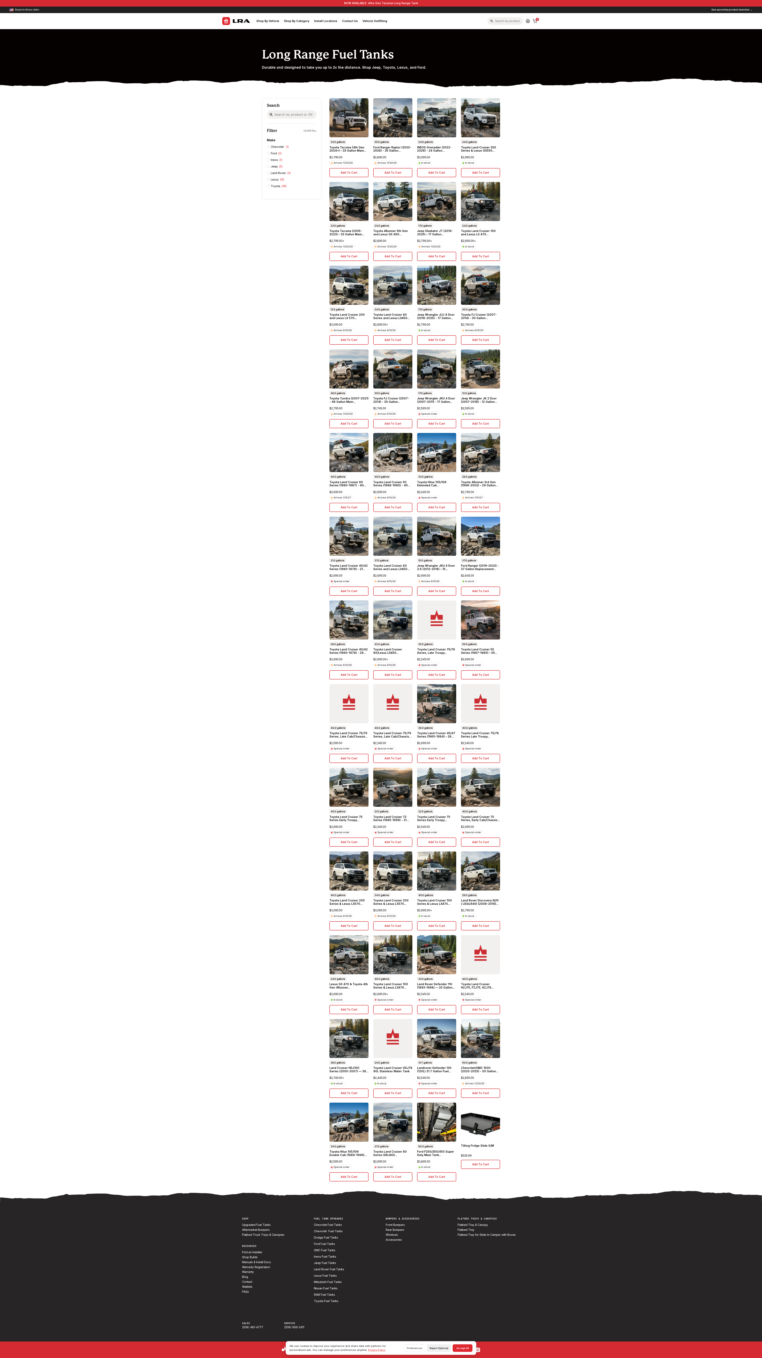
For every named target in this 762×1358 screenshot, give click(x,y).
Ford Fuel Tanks (324, 1243)
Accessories (394, 1239)
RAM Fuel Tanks (324, 1294)
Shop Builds (250, 1257)
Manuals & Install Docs (256, 1262)
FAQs (245, 1291)
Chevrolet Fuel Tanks (328, 1224)
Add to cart (349, 172)
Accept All (462, 1348)
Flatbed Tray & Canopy (473, 1224)
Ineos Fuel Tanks (325, 1256)
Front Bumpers (395, 1224)
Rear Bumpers (395, 1229)
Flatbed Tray (466, 1229)
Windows (392, 1234)
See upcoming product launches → (731, 10)
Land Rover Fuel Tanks (329, 1269)
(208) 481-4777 (252, 1327)
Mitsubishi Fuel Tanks (328, 1282)
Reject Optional (439, 1348)
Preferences (414, 1348)
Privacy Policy (376, 1349)
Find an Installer (252, 1252)
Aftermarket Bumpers (256, 1229)
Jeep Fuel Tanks (325, 1263)
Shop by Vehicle (267, 21)
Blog (245, 1276)
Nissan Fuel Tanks (326, 1288)
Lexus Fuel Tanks (325, 1275)
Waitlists (247, 1286)
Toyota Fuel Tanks (326, 1301)
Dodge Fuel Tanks (326, 1237)
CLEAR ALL (310, 130)
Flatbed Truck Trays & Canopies (263, 1234)
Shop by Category (296, 21)
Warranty (248, 1271)
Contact (247, 1281)
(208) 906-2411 (294, 1327)
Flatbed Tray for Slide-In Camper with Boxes (487, 1234)
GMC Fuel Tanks (324, 1250)
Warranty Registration (256, 1267)
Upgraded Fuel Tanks (256, 1224)
